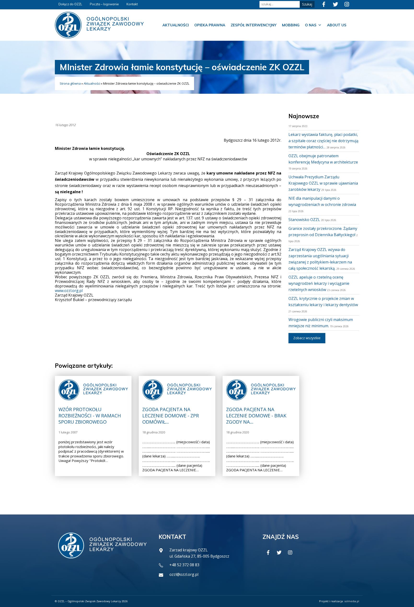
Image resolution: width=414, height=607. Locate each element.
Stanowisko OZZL (304, 219)
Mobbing (290, 25)
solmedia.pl (351, 601)
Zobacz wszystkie (307, 338)
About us (336, 25)
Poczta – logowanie (104, 4)
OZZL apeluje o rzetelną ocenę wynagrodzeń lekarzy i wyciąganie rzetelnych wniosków (318, 283)
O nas (310, 25)
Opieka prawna (209, 25)
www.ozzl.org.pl (69, 290)
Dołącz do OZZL (70, 4)
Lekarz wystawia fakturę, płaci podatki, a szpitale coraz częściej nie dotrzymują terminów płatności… (323, 141)
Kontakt (132, 4)
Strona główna (70, 83)
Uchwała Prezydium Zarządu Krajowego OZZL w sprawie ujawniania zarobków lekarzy (323, 183)
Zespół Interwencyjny (253, 25)
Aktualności (175, 25)
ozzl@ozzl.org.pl (183, 574)
